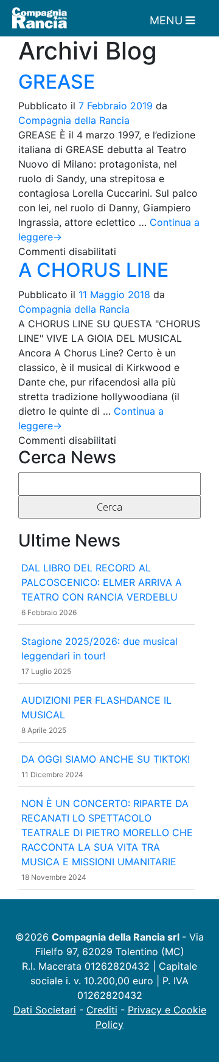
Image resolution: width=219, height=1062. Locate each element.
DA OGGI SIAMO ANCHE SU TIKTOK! (105, 759)
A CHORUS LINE (93, 270)
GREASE (56, 82)
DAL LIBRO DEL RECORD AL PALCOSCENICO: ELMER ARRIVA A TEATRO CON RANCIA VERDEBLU (101, 582)
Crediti (101, 1010)
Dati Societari (44, 1010)
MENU (168, 20)
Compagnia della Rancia (74, 120)
